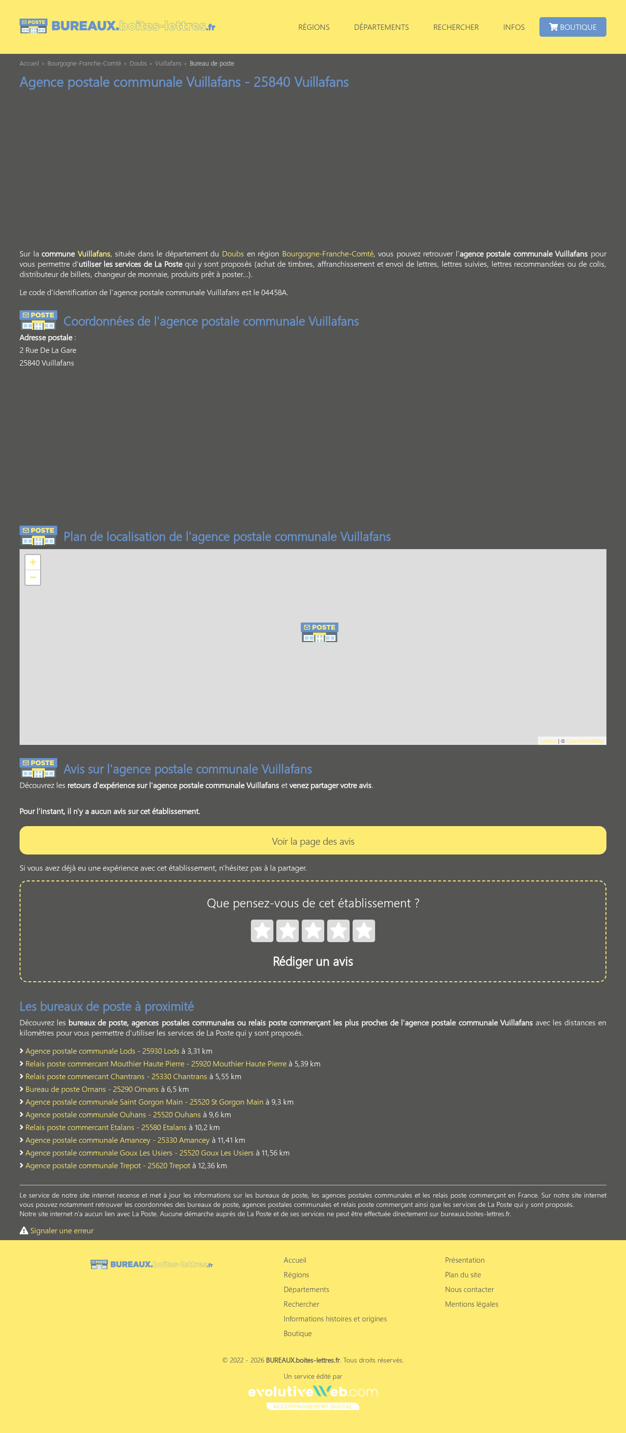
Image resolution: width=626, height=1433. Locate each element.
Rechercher (456, 27)
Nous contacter (469, 1289)
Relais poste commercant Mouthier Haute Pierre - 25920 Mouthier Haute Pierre (156, 1063)
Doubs (233, 253)
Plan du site (463, 1274)
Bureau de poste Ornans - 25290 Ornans (92, 1089)
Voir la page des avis (313, 840)
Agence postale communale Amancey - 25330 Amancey (117, 1139)
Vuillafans (94, 253)
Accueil (295, 1260)
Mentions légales (471, 1304)
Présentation (465, 1260)
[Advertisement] (313, 171)
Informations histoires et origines (335, 1318)
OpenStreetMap (585, 740)
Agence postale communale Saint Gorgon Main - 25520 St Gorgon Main (144, 1101)
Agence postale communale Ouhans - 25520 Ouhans (113, 1114)
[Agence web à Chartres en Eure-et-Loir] (312, 1396)
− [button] (33, 577)
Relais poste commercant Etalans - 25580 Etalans (106, 1127)
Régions (314, 27)
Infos (514, 27)
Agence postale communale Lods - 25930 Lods (102, 1050)
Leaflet (548, 740)
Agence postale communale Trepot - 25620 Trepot (107, 1165)
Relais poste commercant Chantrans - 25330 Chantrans (116, 1076)
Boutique (577, 27)
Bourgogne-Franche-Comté (328, 253)
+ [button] (33, 562)
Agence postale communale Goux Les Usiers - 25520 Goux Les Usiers (139, 1152)
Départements (381, 27)
